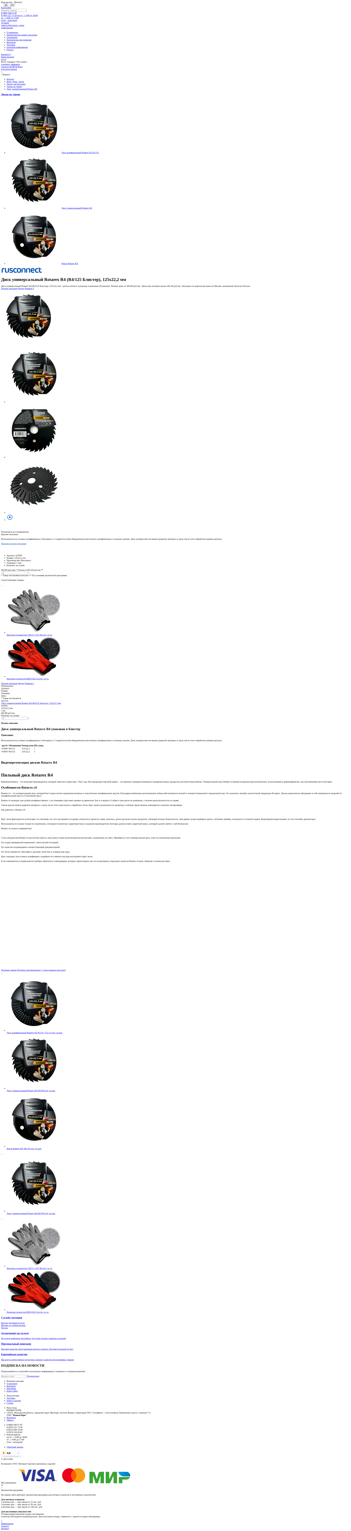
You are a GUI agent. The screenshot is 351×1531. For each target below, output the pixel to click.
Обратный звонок (15, 1447)
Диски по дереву (10, 94)
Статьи (10, 1403)
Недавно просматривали (28, 970)
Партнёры (11, 1388)
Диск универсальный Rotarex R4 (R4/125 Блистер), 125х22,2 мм (31, 703)
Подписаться (33, 1376)
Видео (21, 288)
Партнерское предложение (19, 40)
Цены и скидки (14, 1400)
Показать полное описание (13, 544)
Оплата (10, 50)
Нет (12, 5)
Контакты (11, 42)
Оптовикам (12, 37)
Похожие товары (9, 970)
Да (6, 5)
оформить (15, 64)
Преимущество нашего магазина (22, 35)
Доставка (11, 45)
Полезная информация (17, 47)
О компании (12, 32)
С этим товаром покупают (53, 970)
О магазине (12, 1383)
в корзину (5, 64)
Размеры (29, 288)
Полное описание (9, 288)
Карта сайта (12, 1391)
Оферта (10, 1420)
